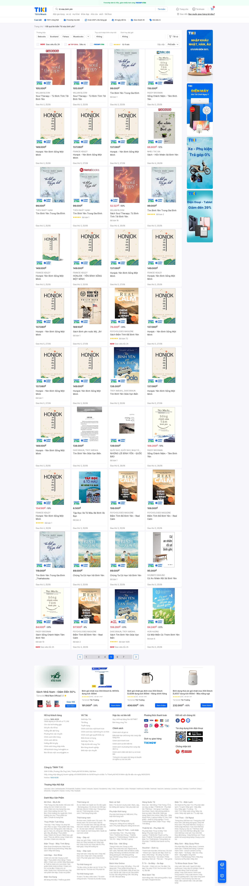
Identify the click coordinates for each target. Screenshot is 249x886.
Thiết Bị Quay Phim (188, 857)
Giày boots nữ (85, 844)
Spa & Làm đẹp (158, 853)
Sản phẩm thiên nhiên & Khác (57, 865)
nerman (153, 789)
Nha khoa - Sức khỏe (156, 857)
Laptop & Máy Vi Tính (160, 817)
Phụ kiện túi (100, 869)
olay (180, 789)
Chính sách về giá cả (120, 732)
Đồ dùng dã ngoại (189, 823)
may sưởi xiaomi (186, 872)
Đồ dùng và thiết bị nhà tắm (125, 853)
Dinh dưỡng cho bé (56, 811)
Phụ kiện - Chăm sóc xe (151, 866)
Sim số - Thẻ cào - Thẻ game (161, 859)
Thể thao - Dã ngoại (152, 809)
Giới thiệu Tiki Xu (87, 741)
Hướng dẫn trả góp (51, 743)
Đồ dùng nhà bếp (50, 880)
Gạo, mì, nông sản (56, 831)
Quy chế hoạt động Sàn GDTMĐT (125, 719)
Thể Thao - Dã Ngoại (184, 818)
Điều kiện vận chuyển (89, 750)
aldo (127, 789)
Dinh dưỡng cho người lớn (57, 813)
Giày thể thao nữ (194, 835)
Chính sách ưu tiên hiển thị (122, 744)
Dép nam (88, 856)
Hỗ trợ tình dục (62, 870)
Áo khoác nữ (94, 807)
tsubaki (77, 791)
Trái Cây (47, 825)
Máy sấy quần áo (186, 813)
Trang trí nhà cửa (115, 846)
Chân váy (92, 809)
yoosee (174, 789)
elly (109, 789)
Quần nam (91, 820)
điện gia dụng (59, 14)
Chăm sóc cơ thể (55, 862)
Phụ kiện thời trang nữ (117, 814)
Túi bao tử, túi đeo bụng (97, 879)
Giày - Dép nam (84, 851)
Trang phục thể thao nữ (183, 820)
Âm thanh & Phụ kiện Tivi (184, 805)
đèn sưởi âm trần (185, 881)
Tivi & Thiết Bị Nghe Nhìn (155, 820)
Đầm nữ (85, 805)
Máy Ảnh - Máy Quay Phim (187, 843)
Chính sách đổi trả (50, 740)
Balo (111, 805)
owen (84, 789)
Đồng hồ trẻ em (133, 826)
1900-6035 (54, 719)
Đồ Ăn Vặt (117, 872)
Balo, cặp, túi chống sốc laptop (124, 806)
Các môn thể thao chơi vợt (189, 832)
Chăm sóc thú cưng (116, 866)
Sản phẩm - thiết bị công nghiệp (157, 818)
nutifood (140, 789)
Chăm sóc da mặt (50, 858)
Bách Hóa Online (117, 863)
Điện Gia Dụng (50, 877)
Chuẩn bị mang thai (56, 817)
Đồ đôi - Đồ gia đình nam (93, 827)
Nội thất (120, 851)
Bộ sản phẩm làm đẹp (57, 871)
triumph (133, 789)
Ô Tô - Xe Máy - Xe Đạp (152, 863)
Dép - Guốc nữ (93, 840)
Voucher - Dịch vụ (150, 848)
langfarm (55, 791)
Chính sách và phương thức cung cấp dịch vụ (126, 748)
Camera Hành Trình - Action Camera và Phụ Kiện (189, 851)
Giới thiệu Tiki (86, 719)
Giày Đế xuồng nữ (91, 846)
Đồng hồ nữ (122, 824)
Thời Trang (162, 805)
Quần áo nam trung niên (90, 831)
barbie (77, 789)
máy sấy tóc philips (191, 868)
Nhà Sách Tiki (148, 875)
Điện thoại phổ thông (56, 849)
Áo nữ (79, 805)
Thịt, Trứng (56, 825)
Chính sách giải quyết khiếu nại (92, 735)
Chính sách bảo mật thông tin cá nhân (95, 732)
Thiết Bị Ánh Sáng (189, 849)
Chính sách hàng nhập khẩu (54, 746)
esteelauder (60, 789)
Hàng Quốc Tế (148, 802)
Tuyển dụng (85, 726)
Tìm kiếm (161, 9)
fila (72, 791)
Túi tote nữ (91, 869)
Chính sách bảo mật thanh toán (92, 729)
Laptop (130, 839)
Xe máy (149, 868)
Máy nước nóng (189, 811)
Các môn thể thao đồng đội (190, 831)
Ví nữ (100, 867)
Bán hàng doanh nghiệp (90, 747)
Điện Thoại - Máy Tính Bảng (56, 843)
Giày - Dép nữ (83, 837)
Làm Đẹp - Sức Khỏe (53, 855)
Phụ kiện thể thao (189, 825)
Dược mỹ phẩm (64, 872)
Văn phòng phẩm (161, 878)
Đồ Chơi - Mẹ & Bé (52, 802)
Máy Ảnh (194, 859)
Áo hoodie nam (87, 825)
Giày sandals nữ (90, 842)
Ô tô (155, 868)
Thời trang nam (84, 818)
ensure (90, 789)
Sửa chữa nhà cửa (120, 849)
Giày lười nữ (96, 844)
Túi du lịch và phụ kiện (122, 805)
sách (101, 14)
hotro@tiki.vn (63, 749)
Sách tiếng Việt (147, 878)
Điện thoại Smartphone (52, 846)
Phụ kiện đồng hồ (120, 826)
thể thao (108, 14)
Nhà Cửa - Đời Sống (118, 843)
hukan (62, 791)
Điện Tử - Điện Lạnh (184, 802)
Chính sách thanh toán (121, 741)
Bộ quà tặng (120, 877)
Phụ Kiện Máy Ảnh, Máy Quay (186, 846)
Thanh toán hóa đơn (149, 851)
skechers (120, 789)
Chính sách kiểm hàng (52, 737)
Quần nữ (92, 805)
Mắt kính (130, 814)
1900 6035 (54, 778)
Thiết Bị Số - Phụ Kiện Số (153, 828)
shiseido (47, 791)
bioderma (103, 789)
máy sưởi (178, 866)
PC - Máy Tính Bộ (119, 839)
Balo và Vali (114, 802)
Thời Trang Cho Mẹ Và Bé (53, 805)
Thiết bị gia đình (64, 880)
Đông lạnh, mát (59, 829)
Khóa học (161, 851)
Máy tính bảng (54, 851)
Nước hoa (52, 870)
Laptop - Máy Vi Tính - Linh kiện (124, 830)
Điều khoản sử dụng (88, 738)
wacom (160, 789)
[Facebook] (178, 720)
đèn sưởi (186, 866)
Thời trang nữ (83, 802)
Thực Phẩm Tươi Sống (54, 822)
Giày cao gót (81, 840)
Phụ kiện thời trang (117, 811)
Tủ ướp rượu (198, 813)
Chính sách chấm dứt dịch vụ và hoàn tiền (126, 753)
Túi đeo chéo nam (90, 877)
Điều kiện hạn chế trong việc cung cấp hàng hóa (127, 736)
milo (114, 789)
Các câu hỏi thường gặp (53, 724)
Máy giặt (182, 809)
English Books (155, 880)
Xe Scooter (162, 868)
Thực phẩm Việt (64, 827)
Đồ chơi (67, 805)
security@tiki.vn (63, 753)
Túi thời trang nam (85, 874)
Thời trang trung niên (89, 813)
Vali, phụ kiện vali (132, 807)
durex (96, 789)
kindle (147, 789)
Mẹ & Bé (156, 813)
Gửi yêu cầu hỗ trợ (50, 728)
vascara (47, 789)
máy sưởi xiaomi (192, 874)
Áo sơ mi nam (91, 823)
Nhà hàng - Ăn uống (154, 855)
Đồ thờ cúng (118, 857)
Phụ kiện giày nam (88, 858)
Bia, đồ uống (52, 833)
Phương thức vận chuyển (53, 734)
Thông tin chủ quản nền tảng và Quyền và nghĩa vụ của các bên (127, 758)
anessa (167, 789)
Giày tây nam (93, 854)
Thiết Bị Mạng (122, 837)
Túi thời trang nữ (84, 864)
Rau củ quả (52, 827)
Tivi (180, 811)
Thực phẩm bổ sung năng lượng (190, 836)
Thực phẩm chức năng (56, 860)
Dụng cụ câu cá (185, 829)
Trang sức (113, 824)
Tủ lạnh (182, 807)
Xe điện (164, 866)
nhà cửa (94, 14)
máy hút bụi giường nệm (188, 876)
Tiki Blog (84, 722)
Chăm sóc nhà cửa (58, 839)
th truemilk (70, 789)
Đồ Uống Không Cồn (122, 874)
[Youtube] (183, 720)
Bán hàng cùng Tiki (120, 722)
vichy (68, 791)
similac (186, 789)
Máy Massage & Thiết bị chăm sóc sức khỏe (59, 863)
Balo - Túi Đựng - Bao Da (188, 853)
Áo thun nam (81, 820)
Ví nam (79, 877)
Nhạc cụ (127, 857)
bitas (199, 789)
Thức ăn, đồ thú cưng (56, 837)
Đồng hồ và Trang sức (119, 821)
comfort (193, 789)
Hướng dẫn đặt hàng (51, 731)
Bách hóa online (153, 815)
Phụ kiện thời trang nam (123, 815)
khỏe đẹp (85, 14)
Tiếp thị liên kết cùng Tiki (90, 744)
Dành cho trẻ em (55, 835)
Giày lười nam (82, 854)
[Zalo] (188, 720)
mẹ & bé (75, 14)
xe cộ (68, 14)
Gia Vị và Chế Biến (120, 870)
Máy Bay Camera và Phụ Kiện (189, 858)
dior (52, 789)
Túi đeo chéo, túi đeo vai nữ (87, 867)
